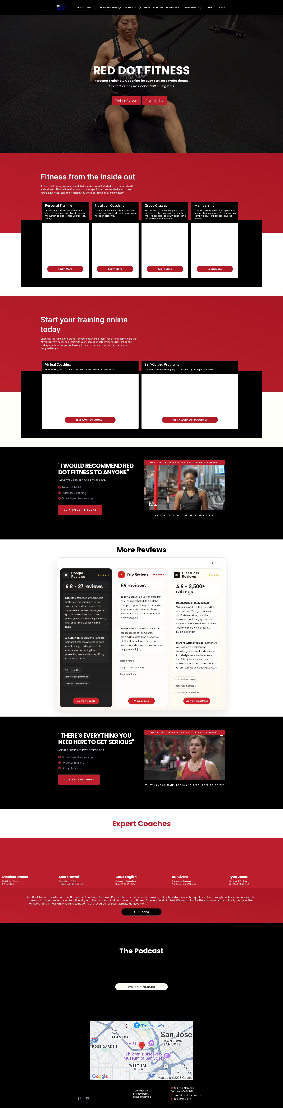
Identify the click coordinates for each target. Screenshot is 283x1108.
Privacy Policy (141, 1093)
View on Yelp (141, 701)
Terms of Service (141, 1097)
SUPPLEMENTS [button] (192, 7)
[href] (141, 1050)
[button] (95, 7)
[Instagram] (80, 1098)
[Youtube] (87, 1098)
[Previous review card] (212, 563)
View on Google (86, 701)
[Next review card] (220, 563)
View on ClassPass (197, 701)
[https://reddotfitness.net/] (61, 7)
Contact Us (141, 1090)
